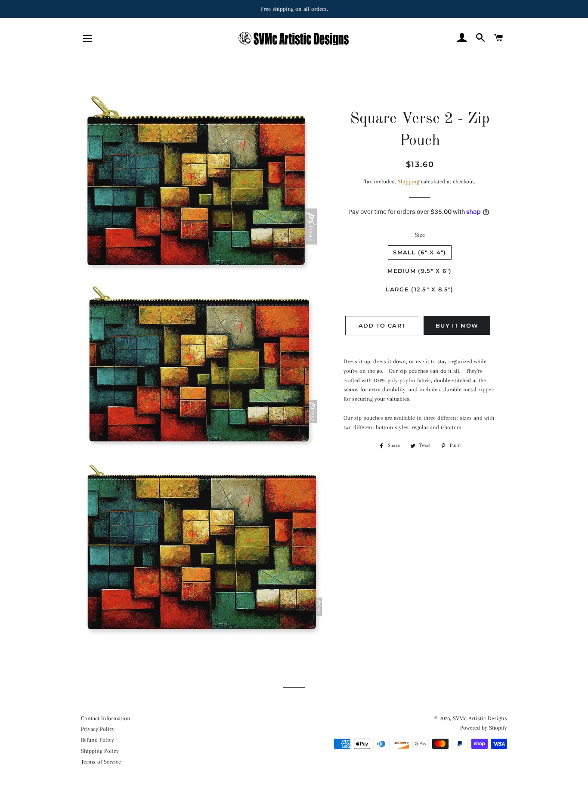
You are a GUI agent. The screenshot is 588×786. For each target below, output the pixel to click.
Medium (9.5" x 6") (419, 270)
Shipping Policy (100, 751)
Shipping (408, 181)
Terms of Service (101, 761)
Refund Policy (97, 739)
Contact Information (105, 718)
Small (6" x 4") (419, 252)
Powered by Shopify (483, 727)
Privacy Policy (98, 729)
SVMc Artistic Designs (480, 718)
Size (420, 235)
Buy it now (457, 325)
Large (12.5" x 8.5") (419, 289)
